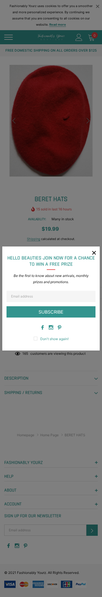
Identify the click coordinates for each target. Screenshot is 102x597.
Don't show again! (54, 339)
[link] (42, 327)
